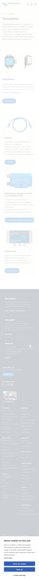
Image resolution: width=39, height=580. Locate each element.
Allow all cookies (19, 564)
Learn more (8, 558)
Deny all (19, 569)
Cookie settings (19, 575)
